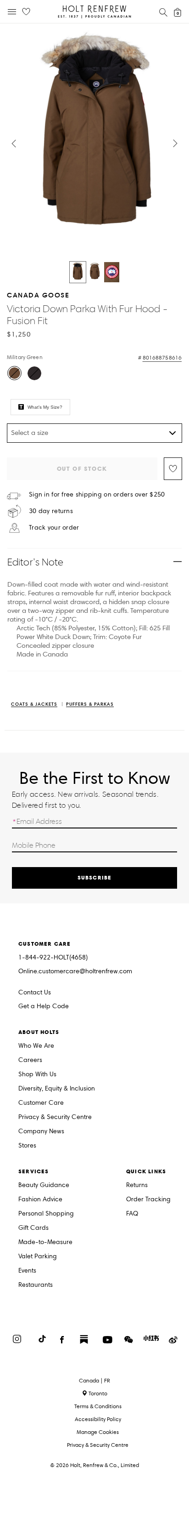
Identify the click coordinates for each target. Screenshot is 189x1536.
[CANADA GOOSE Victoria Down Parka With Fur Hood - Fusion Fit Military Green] (77, 272)
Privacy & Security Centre (55, 1117)
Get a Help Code (43, 1006)
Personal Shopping (46, 1214)
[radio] (14, 373)
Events (27, 1271)
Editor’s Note (35, 562)
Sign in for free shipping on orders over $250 (97, 494)
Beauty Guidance (43, 1185)
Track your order (54, 527)
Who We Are (36, 1046)
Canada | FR (94, 1380)
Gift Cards (33, 1228)
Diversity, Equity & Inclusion (56, 1088)
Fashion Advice (40, 1199)
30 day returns (51, 511)
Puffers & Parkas (90, 704)
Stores (27, 1145)
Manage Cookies (98, 1431)
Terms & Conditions (98, 1406)
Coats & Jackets (34, 704)
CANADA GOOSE (38, 295)
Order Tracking (148, 1199)
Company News (41, 1131)
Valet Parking (37, 1256)
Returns (137, 1185)
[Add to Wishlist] (173, 468)
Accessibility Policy (98, 1419)
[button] (13, 143)
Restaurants (35, 1285)
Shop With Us (37, 1074)
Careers (30, 1060)
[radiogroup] (93, 374)
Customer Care (41, 1103)
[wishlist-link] (26, 12)
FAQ (132, 1214)
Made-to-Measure (45, 1242)
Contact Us (34, 992)
